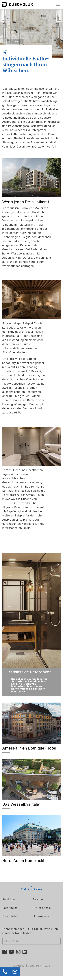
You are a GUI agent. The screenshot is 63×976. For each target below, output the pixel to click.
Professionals (42, 907)
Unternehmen (42, 916)
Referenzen (10, 907)
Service (38, 899)
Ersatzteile (9, 916)
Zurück (16, 41)
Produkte (8, 899)
